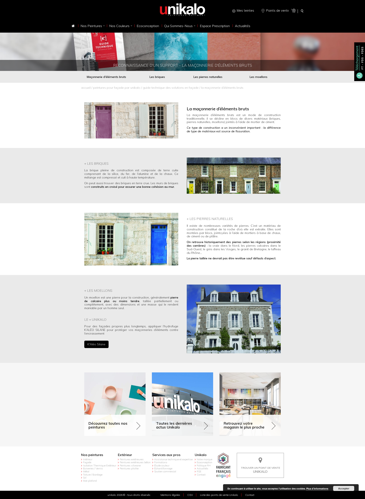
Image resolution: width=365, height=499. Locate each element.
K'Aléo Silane (96, 344)
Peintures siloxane (130, 465)
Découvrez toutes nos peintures (106, 374)
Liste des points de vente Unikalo (219, 494)
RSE (199, 471)
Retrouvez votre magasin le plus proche (246, 374)
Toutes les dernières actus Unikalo (175, 374)
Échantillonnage (163, 468)
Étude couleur (161, 465)
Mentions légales (170, 494)
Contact (201, 474)
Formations (160, 462)
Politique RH (204, 465)
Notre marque (204, 459)
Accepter (343, 488)
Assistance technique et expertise (173, 459)
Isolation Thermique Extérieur (99, 465)
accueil (86, 88)
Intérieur (87, 459)
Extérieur (125, 455)
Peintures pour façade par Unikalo (116, 88)
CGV (190, 494)
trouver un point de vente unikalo (260, 456)
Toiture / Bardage (92, 474)
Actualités (202, 468)
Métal (86, 471)
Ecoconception (204, 462)
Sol (84, 477)
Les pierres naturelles (207, 77)
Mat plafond (90, 480)
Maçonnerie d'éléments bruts (106, 77)
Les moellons (258, 77)
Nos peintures (92, 455)
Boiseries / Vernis (93, 468)
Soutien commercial (165, 471)
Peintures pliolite (129, 468)
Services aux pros (166, 455)
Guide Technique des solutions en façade (171, 88)
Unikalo (201, 455)
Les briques (157, 77)
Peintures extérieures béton (135, 462)
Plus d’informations (317, 488)
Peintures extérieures (132, 459)
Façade (87, 462)
